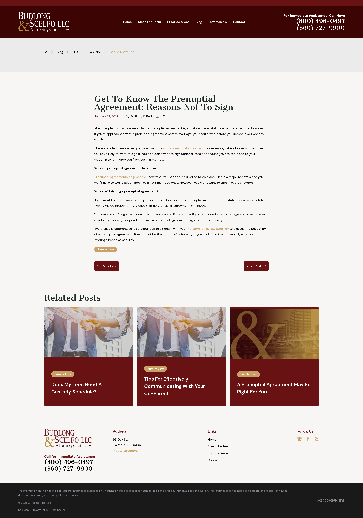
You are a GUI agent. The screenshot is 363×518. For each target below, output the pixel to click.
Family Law (106, 249)
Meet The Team (219, 446)
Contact (214, 460)
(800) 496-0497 (320, 21)
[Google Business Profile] (299, 439)
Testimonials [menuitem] (217, 22)
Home (212, 439)
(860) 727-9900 (320, 28)
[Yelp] (316, 439)
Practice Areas (218, 453)
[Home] (43, 22)
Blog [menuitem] (199, 22)
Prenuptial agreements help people (120, 177)
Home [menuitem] (127, 22)
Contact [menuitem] (239, 22)
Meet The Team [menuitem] (149, 22)
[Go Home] (45, 52)
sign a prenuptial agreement (183, 148)
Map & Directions (125, 451)
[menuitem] (23, 510)
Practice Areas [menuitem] (178, 22)
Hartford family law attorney (208, 229)
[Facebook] (308, 439)
